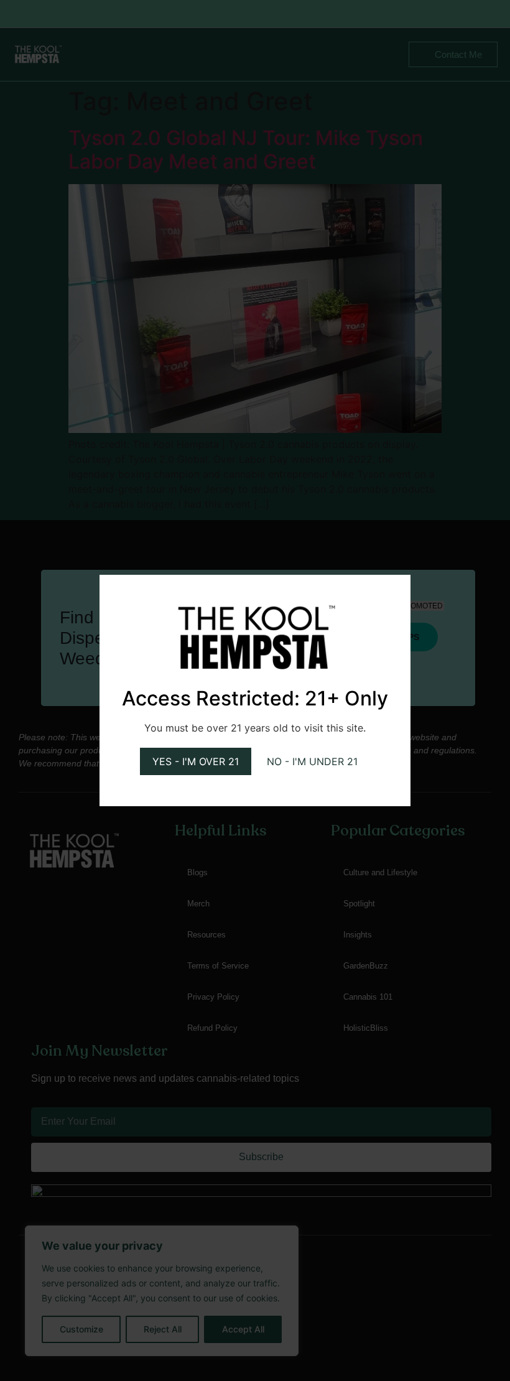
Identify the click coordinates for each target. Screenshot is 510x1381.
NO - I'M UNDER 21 (312, 761)
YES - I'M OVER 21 (195, 761)
